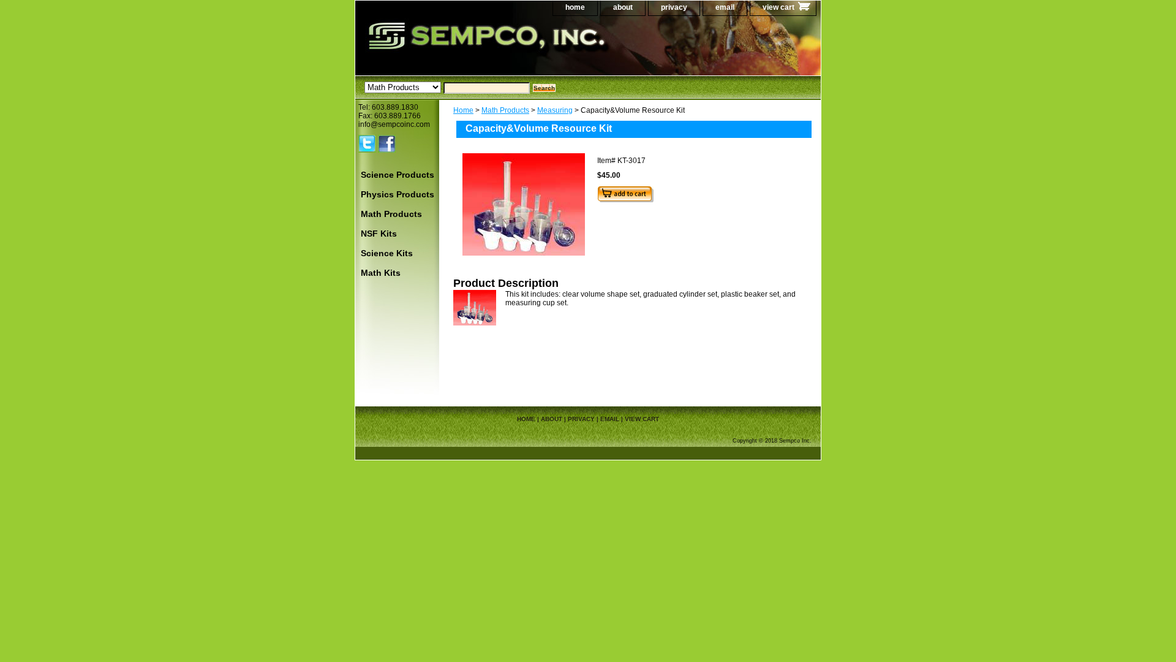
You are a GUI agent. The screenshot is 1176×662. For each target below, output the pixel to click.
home (575, 7)
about (623, 7)
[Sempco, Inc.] (508, 48)
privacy (674, 7)
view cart (778, 7)
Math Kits (381, 273)
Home (463, 110)
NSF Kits (379, 233)
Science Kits (387, 253)
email (724, 7)
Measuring (555, 110)
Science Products (397, 175)
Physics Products (397, 194)
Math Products (505, 110)
